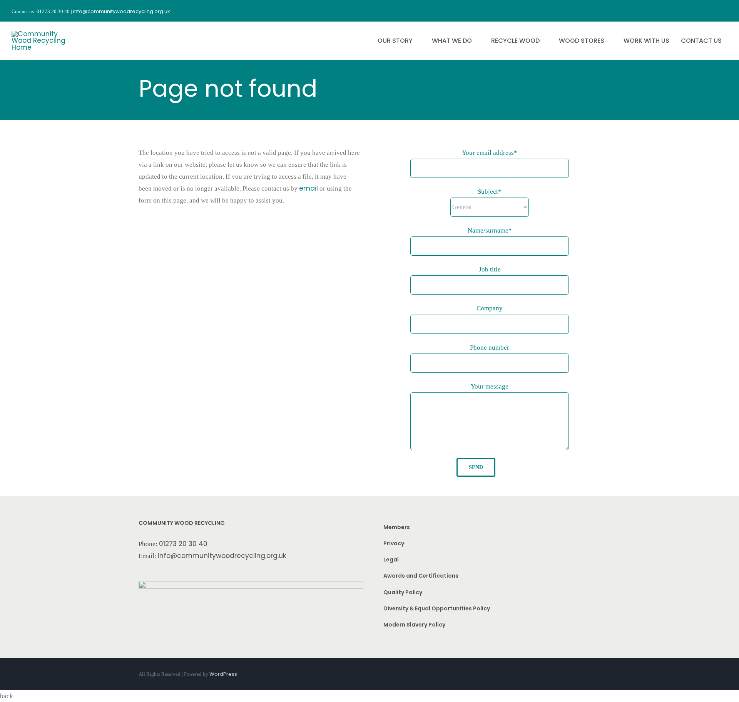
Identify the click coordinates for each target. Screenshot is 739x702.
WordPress (223, 674)
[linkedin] (724, 11)
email (308, 188)
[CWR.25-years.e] (40, 34)
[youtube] (710, 11)
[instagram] (697, 11)
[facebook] (683, 11)
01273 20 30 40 (183, 543)
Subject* (490, 191)
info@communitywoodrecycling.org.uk (222, 555)
